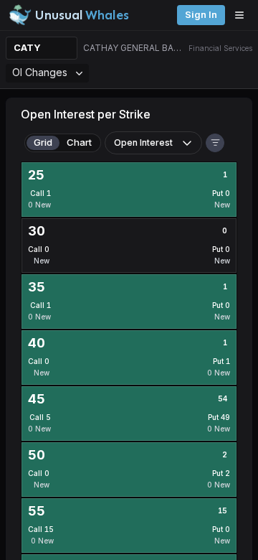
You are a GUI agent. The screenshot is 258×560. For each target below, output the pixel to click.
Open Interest (143, 142)
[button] (215, 143)
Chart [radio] (79, 142)
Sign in (201, 14)
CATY (27, 47)
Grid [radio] (43, 142)
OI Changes (39, 72)
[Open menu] (243, 15)
